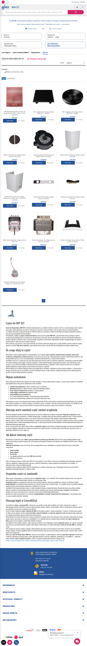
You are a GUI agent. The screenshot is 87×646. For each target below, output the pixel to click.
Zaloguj (82, 2)
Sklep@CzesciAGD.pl (46, 574)
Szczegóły (21, 121)
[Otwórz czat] (77, 641)
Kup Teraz (10, 121)
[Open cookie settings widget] (3, 642)
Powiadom (10, 290)
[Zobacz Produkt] (14, 97)
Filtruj (3, 78)
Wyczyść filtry (11, 78)
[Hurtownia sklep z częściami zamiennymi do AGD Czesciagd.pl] (5, 7)
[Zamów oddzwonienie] (16, 642)
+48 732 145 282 (57, 29)
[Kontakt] (9, 642)
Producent (4, 69)
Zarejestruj (75, 2)
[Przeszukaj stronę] (76, 12)
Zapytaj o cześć (32, 29)
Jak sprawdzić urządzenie (36, 59)
